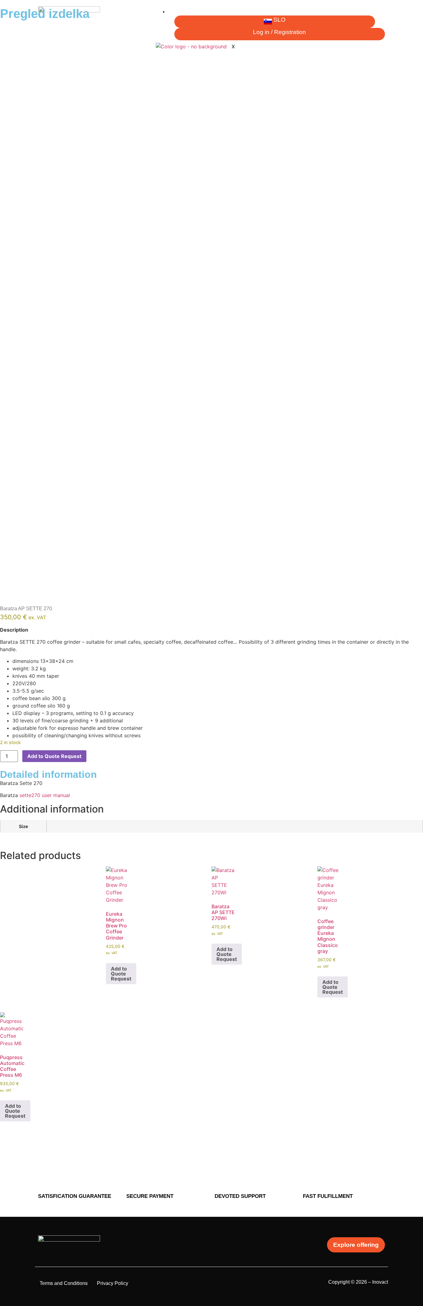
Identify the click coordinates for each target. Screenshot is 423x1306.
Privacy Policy (112, 1283)
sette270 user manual (45, 795)
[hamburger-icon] (380, 14)
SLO (279, 19)
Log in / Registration (279, 32)
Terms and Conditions (64, 1283)
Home (179, 11)
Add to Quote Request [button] (121, 974)
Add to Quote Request (54, 756)
